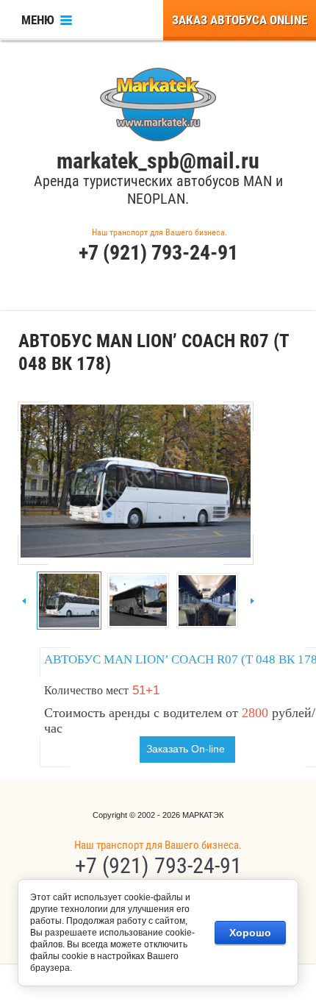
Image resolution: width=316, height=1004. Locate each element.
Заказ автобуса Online (239, 20)
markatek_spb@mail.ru (158, 161)
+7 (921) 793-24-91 (158, 253)
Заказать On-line (185, 749)
